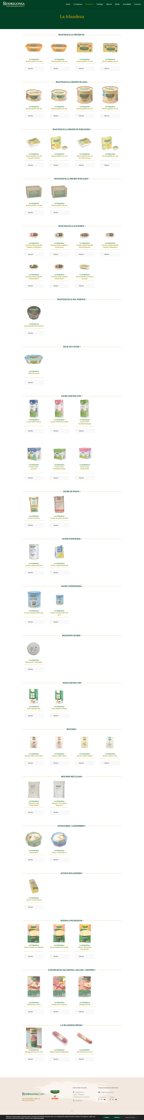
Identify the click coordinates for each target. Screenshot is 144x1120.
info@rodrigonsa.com (107, 1092)
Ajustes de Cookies (130, 1117)
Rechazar (117, 1117)
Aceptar (107, 1117)
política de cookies (39, 1118)
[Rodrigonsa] (14, 4)
